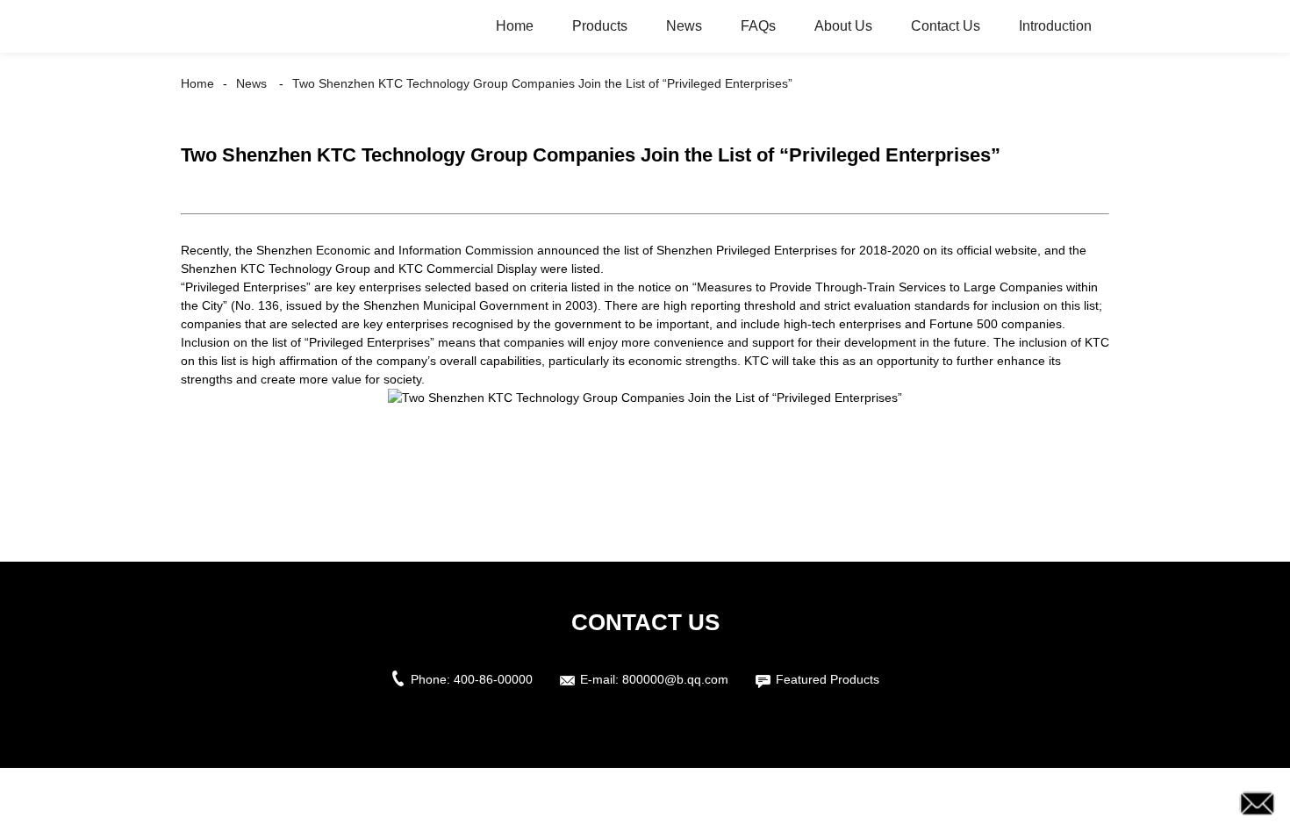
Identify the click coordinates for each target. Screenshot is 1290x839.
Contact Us (945, 25)
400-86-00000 (493, 679)
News (684, 25)
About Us (843, 25)
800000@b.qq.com (675, 679)
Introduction (1055, 25)
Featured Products (827, 679)
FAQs (758, 25)
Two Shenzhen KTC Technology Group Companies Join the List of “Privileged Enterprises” (542, 83)
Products (599, 25)
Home (515, 25)
